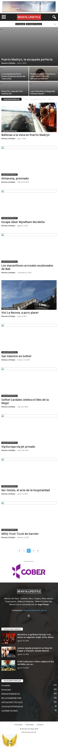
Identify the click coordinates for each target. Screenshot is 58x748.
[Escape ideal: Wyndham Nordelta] (29, 204)
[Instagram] (29, 616)
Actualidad (20, 24)
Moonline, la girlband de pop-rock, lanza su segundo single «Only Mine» (35, 635)
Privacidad (18, 724)
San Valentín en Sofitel (16, 356)
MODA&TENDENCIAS (10, 694)
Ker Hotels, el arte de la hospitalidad (25, 490)
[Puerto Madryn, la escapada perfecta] (29, 46)
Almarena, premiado (15, 178)
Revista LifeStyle (8, 63)
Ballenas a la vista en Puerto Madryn (25, 135)
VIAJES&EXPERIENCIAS (37, 99)
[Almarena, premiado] (29, 161)
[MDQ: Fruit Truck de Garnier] (29, 516)
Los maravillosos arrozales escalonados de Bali (27, 267)
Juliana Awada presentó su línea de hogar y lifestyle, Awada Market (34, 649)
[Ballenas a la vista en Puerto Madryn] (29, 117)
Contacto (40, 724)
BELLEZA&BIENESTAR (11, 698)
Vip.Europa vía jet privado (18, 446)
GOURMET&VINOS (9, 711)
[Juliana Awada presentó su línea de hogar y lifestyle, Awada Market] (8, 652)
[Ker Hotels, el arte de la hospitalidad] (29, 472)
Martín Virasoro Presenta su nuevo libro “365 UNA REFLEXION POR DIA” (42, 76)
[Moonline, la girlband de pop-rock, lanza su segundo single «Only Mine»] (8, 638)
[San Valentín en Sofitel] (29, 338)
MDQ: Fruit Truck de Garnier (20, 534)
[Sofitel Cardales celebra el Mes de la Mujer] (29, 382)
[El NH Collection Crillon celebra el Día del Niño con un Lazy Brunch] (8, 665)
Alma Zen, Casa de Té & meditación (12, 92)
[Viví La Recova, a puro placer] (29, 295)
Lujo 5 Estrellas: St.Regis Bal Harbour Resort (42, 92)
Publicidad (30, 724)
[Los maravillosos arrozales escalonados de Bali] (29, 248)
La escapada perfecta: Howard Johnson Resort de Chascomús (13, 76)
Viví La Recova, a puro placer (20, 312)
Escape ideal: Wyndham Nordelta (23, 222)
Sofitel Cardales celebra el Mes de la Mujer (25, 401)
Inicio (26, 99)
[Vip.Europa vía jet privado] (29, 429)
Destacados (6, 690)
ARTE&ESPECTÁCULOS (34, 24)
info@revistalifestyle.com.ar (34, 610)
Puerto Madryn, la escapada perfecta (27, 59)
